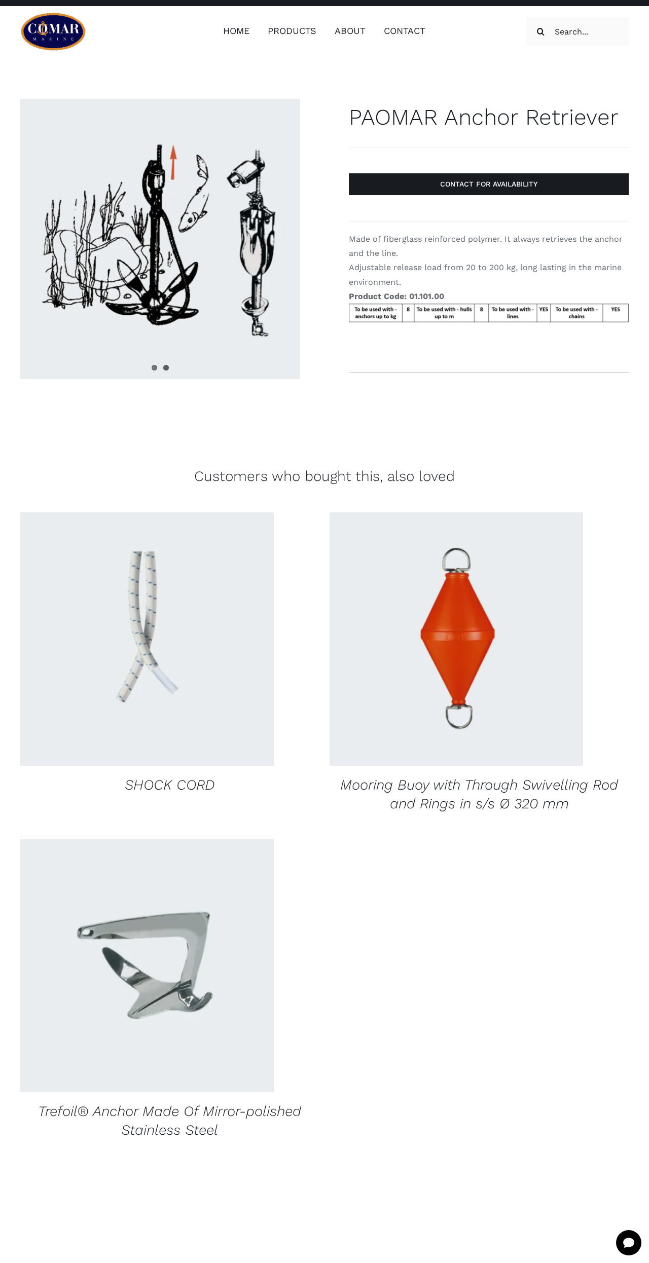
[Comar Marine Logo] (53, 16)
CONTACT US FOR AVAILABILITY (115, 641)
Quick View (214, 641)
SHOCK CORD (170, 784)
